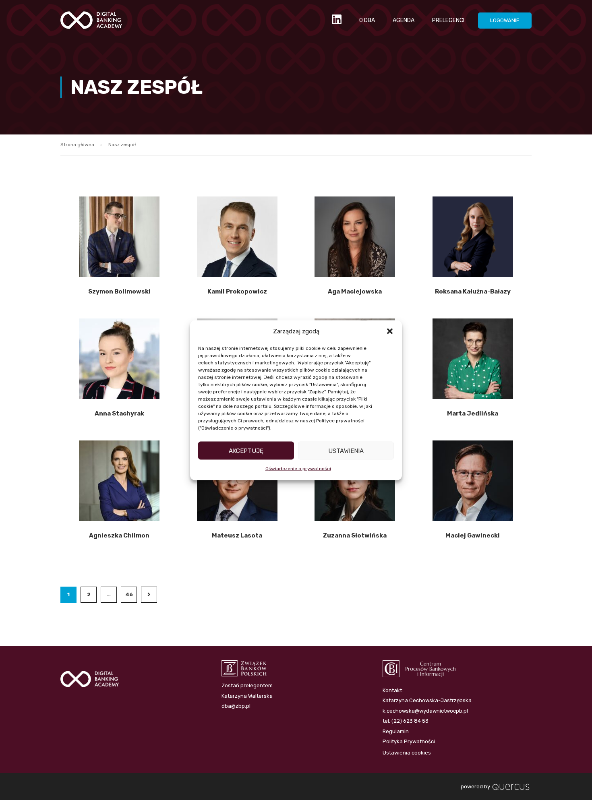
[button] (390, 331)
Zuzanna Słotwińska (355, 535)
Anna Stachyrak (119, 413)
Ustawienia (346, 450)
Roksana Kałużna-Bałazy (473, 291)
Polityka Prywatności (409, 741)
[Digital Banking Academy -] (91, 24)
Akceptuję (246, 450)
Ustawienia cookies (407, 753)
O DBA (367, 20)
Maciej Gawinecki (472, 535)
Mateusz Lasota (237, 535)
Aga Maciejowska (355, 291)
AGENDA (403, 20)
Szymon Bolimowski (119, 291)
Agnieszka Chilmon (119, 535)
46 (129, 594)
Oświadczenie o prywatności (298, 468)
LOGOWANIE (505, 20)
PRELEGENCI (448, 20)
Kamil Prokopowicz (237, 291)
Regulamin (396, 731)
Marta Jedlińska (472, 413)
